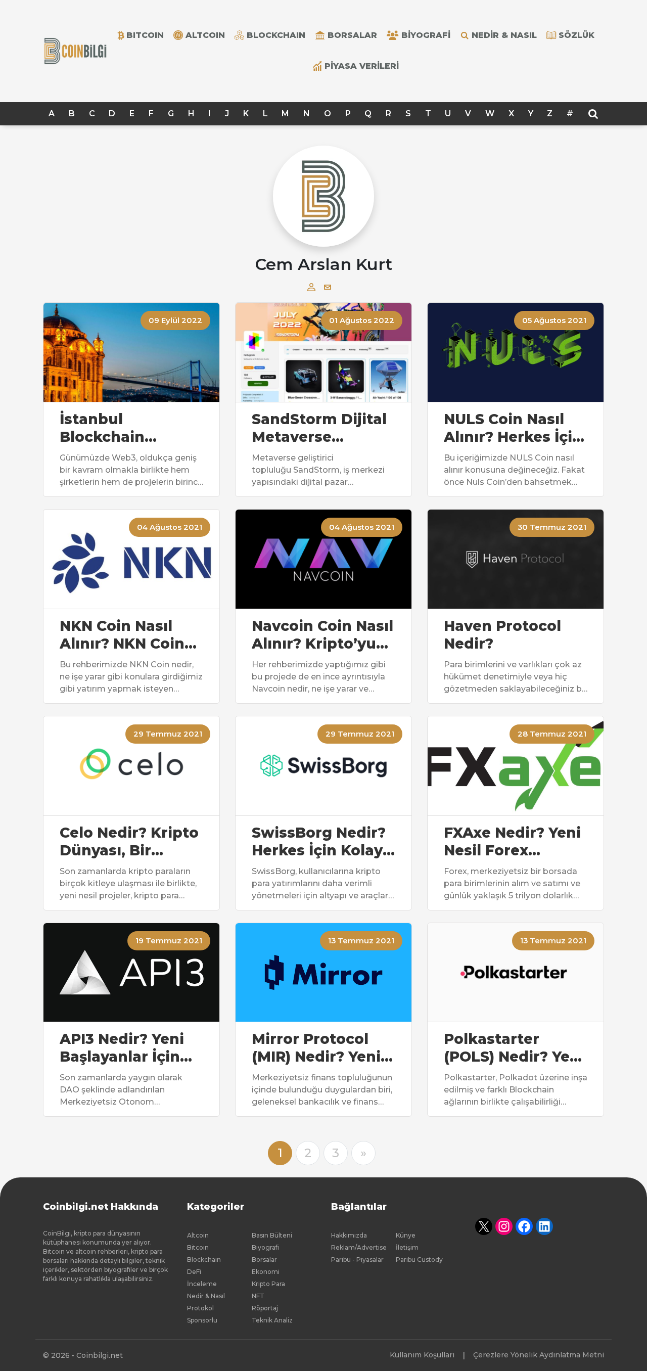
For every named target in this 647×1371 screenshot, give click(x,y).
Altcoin (198, 1235)
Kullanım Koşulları (422, 1354)
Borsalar (352, 35)
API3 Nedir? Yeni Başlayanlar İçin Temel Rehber (122, 1048)
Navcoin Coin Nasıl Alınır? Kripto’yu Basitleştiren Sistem (322, 635)
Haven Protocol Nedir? (502, 634)
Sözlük (576, 35)
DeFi (194, 1271)
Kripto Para (268, 1284)
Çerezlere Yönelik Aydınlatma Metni (538, 1354)
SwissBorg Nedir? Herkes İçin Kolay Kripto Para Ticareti (319, 841)
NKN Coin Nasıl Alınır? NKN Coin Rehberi (122, 635)
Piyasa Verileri (362, 66)
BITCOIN (145, 35)
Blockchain (204, 1259)
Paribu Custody (419, 1259)
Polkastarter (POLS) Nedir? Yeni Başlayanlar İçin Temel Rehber (514, 1048)
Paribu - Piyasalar (357, 1259)
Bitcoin (198, 1247)
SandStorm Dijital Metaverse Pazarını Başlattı (319, 428)
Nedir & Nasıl (504, 35)
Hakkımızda (349, 1235)
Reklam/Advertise (359, 1247)
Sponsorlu (202, 1320)
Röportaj (265, 1308)
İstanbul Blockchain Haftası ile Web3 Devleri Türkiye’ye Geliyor (129, 428)
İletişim (407, 1247)
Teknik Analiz (272, 1320)
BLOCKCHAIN (276, 35)
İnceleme (202, 1284)
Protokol (200, 1308)
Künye (405, 1235)
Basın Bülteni (272, 1235)
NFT (258, 1296)
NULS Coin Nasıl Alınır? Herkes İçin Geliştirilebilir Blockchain (513, 428)
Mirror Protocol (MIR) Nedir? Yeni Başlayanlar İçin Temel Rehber (316, 1048)
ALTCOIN (205, 35)
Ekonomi (266, 1271)
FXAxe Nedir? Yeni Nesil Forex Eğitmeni (512, 841)
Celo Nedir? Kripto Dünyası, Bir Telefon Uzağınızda (129, 841)
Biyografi (425, 35)
